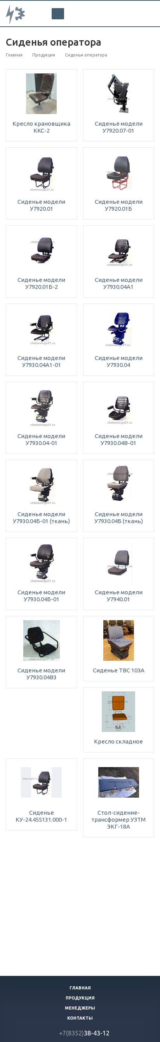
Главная (80, 988)
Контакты (80, 1018)
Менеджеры (80, 1008)
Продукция (80, 998)
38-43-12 (84, 1033)
